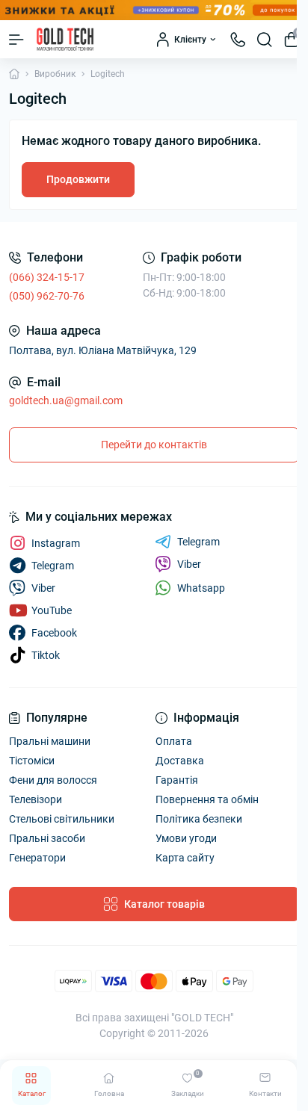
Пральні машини (49, 741)
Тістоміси (32, 761)
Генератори (37, 858)
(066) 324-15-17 (46, 277)
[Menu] (16, 39)
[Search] (264, 39)
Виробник (55, 74)
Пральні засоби (47, 838)
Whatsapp (201, 588)
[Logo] (65, 39)
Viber (189, 564)
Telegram (198, 542)
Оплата (173, 741)
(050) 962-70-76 (46, 296)
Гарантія (176, 780)
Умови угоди (186, 838)
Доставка (179, 761)
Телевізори (35, 799)
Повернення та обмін (207, 799)
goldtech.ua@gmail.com (66, 400)
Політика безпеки (198, 819)
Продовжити (78, 179)
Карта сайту (185, 858)
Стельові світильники (61, 819)
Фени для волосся (53, 780)
